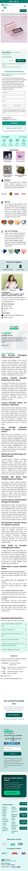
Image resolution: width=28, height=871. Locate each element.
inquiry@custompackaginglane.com (14, 315)
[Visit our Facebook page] (10, 1)
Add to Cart (21, 60)
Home (2, 14)
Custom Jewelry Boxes (10, 14)
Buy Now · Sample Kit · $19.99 (14, 128)
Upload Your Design (7, 117)
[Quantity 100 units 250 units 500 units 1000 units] (11, 60)
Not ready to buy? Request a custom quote (14, 719)
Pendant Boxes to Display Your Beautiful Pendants (14, 826)
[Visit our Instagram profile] (13, 1)
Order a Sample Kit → (14, 715)
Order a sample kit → (12, 792)
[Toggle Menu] (25, 6)
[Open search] (2, 11)
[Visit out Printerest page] (17, 1)
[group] (14, 340)
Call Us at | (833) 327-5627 (8, 865)
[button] (14, 123)
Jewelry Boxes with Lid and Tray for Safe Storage (5, 822)
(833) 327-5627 (8, 306)
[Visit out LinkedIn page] (15, 1)
